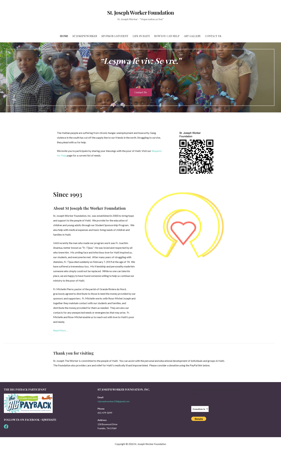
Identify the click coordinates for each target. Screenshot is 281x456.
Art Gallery (192, 36)
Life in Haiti (141, 36)
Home (64, 36)
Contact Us (213, 36)
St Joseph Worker (85, 36)
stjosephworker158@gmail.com (113, 401)
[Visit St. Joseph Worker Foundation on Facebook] (6, 427)
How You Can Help (167, 36)
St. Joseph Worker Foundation (140, 12)
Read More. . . (60, 330)
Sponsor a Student (114, 36)
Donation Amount (201, 403)
